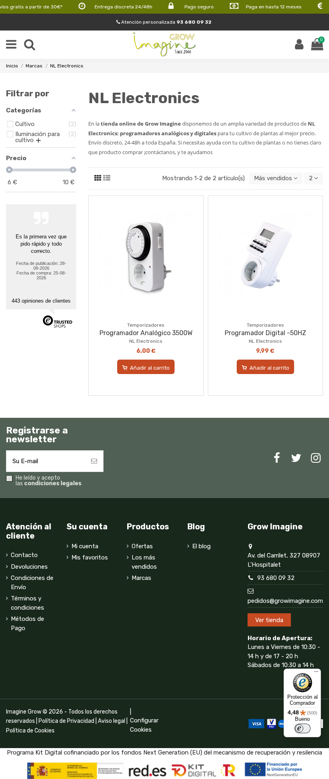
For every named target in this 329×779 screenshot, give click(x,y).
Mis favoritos (89, 557)
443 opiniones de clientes (41, 301)
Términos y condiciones (27, 603)
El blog (201, 546)
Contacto (24, 555)
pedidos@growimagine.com (285, 600)
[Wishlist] (140, 315)
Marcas (141, 578)
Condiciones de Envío (32, 582)
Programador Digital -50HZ (265, 333)
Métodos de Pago (27, 623)
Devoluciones (29, 566)
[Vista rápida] (152, 315)
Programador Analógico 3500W (146, 333)
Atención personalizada (165, 22)
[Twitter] (296, 458)
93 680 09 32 (275, 578)
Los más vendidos (144, 562)
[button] (276, 178)
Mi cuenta (84, 546)
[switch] (302, 728)
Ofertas (142, 546)
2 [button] (311, 178)
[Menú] (316, 673)
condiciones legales (52, 483)
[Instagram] (316, 458)
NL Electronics (145, 341)
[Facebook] (277, 458)
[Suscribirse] (94, 461)
